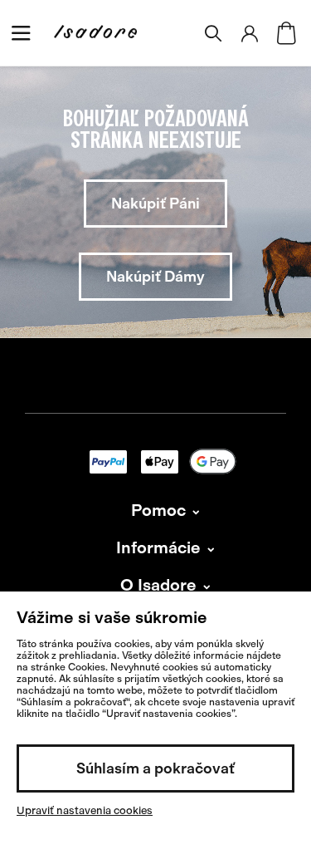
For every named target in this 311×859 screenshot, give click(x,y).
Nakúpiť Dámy (155, 277)
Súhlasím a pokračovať (155, 768)
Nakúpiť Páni (155, 203)
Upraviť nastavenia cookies (85, 810)
